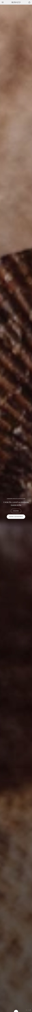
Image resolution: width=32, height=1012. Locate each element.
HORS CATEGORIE (16, 517)
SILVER (16, 511)
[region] (16, 508)
